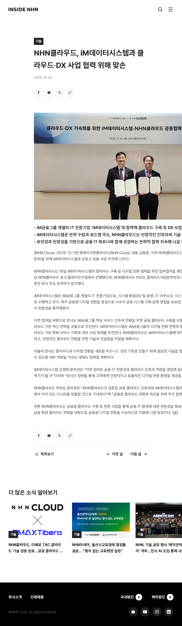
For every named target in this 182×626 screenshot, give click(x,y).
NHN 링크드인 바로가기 (168, 612)
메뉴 (170, 9)
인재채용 (37, 597)
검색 (160, 9)
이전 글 (117, 454)
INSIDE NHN (23, 9)
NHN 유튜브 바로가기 (145, 612)
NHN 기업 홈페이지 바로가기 (133, 612)
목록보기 (47, 454)
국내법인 (127, 597)
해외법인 (158, 597)
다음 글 (136, 454)
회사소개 (15, 597)
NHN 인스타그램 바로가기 (157, 612)
